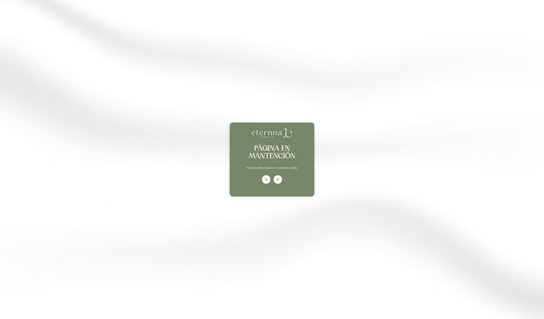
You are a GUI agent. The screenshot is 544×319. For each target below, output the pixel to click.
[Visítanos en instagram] (278, 179)
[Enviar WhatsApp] (266, 179)
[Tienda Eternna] (272, 134)
